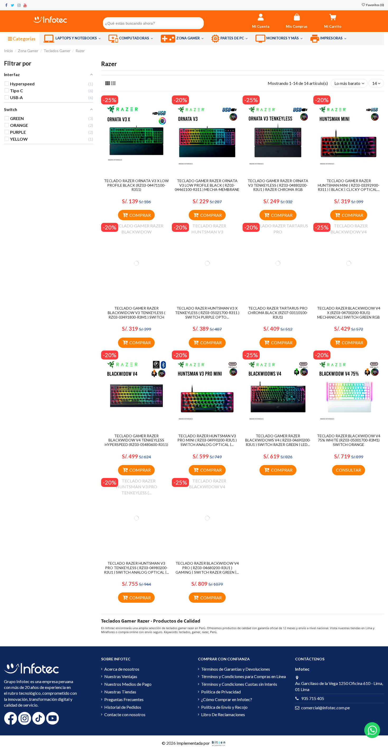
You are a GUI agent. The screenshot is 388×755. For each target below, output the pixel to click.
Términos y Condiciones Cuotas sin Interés (239, 684)
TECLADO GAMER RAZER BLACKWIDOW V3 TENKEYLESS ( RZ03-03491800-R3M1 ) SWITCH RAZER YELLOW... (136, 315)
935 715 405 (312, 698)
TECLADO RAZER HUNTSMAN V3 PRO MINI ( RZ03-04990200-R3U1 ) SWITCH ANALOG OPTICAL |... (207, 440)
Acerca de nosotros (121, 668)
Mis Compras (296, 26)
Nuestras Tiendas (120, 691)
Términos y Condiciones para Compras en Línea (243, 676)
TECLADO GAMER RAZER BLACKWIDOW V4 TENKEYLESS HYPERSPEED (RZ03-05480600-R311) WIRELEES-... (136, 442)
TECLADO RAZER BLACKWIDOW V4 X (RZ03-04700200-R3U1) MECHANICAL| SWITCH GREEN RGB (348, 312)
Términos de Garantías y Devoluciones (235, 668)
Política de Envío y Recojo (224, 707)
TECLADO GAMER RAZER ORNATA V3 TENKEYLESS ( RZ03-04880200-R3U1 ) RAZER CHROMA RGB (278, 185)
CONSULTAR (348, 469)
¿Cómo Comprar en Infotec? (226, 699)
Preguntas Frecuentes (124, 699)
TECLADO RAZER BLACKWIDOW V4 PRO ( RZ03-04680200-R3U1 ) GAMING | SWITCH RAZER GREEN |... (207, 567)
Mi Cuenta (260, 26)
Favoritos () (375, 5)
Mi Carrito (332, 26)
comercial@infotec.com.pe (325, 707)
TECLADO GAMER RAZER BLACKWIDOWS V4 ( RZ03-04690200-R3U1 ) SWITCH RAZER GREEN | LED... (278, 440)
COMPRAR (140, 215)
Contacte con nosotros (124, 714)
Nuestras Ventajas (120, 676)
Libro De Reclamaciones (223, 714)
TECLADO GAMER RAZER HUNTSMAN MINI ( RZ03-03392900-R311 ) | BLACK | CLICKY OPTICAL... (349, 185)
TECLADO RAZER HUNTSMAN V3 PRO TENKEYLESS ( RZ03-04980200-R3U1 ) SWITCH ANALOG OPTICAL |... (136, 567)
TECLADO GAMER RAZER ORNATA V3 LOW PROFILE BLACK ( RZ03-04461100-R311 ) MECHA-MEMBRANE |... (207, 187)
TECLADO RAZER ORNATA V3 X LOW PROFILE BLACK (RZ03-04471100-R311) (136, 185)
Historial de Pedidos (122, 707)
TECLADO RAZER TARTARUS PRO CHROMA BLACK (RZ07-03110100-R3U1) (278, 312)
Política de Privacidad (221, 691)
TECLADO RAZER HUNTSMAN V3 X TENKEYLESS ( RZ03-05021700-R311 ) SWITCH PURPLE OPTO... (207, 312)
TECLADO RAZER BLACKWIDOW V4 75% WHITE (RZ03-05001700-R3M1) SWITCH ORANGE (348, 440)
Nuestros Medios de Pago (128, 684)
